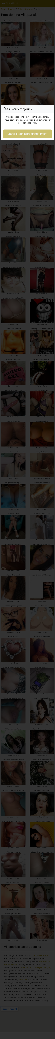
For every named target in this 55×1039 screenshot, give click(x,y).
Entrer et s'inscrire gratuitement (27, 133)
